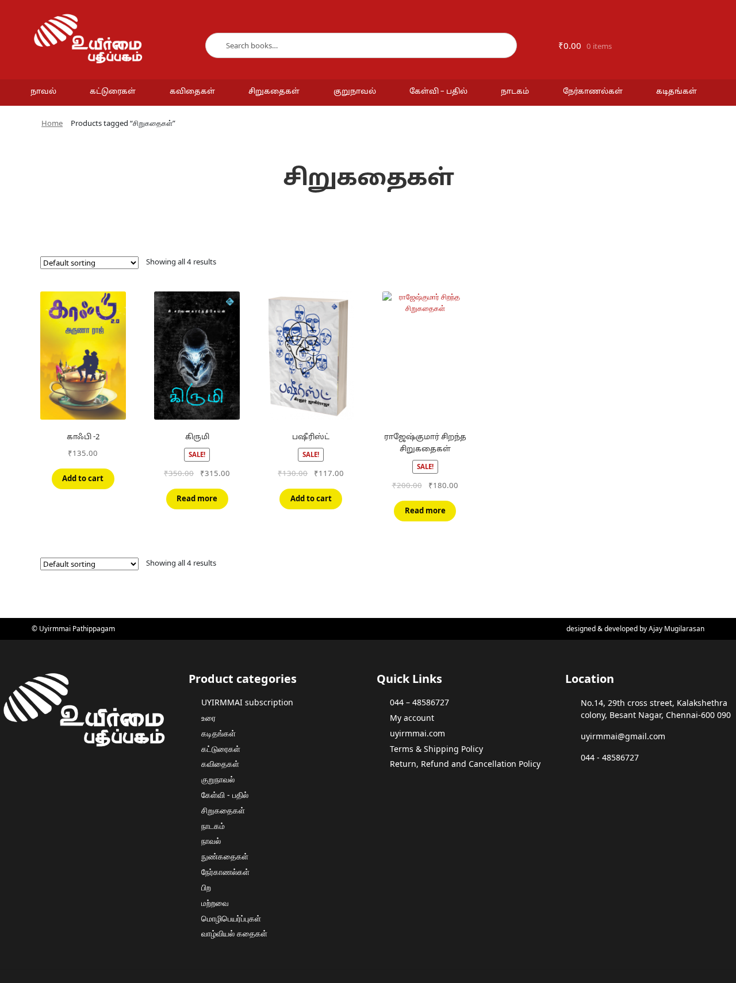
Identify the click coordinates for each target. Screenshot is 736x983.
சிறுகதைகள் (274, 92)
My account (412, 717)
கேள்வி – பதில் (438, 92)
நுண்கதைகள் (224, 856)
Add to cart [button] (82, 478)
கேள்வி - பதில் (224, 794)
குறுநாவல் (355, 92)
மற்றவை (215, 902)
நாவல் (43, 92)
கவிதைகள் (192, 92)
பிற (206, 887)
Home (52, 123)
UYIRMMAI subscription (247, 702)
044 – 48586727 (419, 702)
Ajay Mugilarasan (676, 628)
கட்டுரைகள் (113, 92)
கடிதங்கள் (676, 92)
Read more (197, 498)
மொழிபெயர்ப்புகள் (231, 918)
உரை (208, 717)
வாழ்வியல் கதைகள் (234, 933)
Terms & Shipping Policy (436, 748)
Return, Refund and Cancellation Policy (465, 763)
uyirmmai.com (417, 733)
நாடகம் (515, 92)
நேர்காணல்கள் (593, 92)
